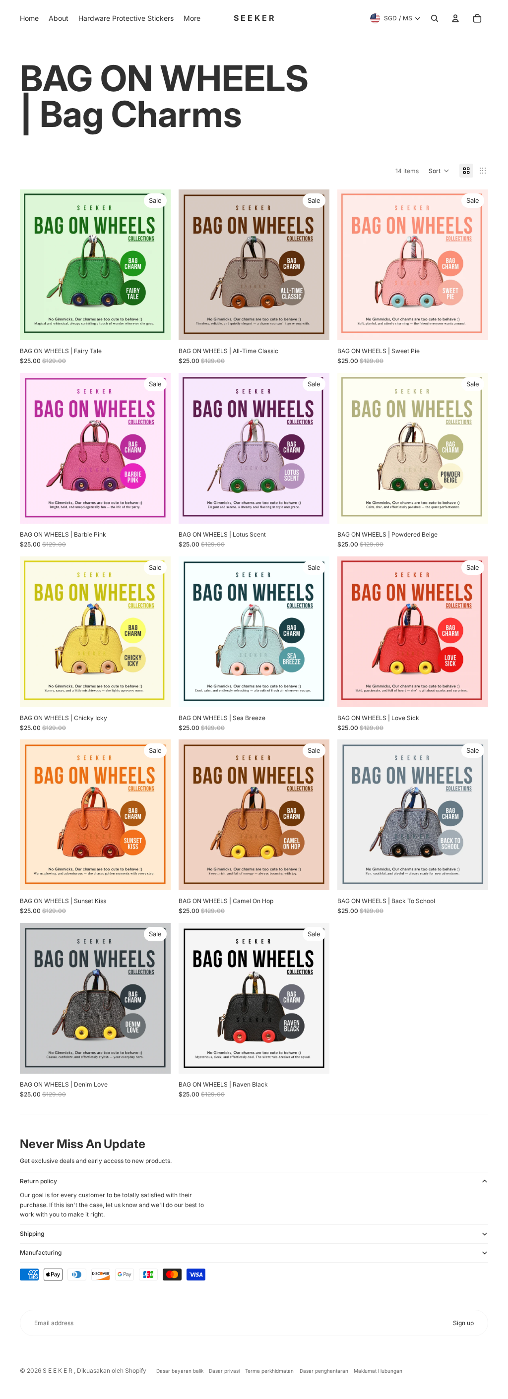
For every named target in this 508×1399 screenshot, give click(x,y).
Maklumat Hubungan (378, 1371)
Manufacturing (41, 1252)
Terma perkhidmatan (269, 1371)
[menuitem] (29, 18)
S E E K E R (58, 1370)
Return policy (38, 1181)
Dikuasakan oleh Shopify (111, 1370)
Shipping (32, 1233)
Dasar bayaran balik (179, 1371)
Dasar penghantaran (324, 1371)
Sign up (463, 1323)
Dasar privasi (224, 1371)
